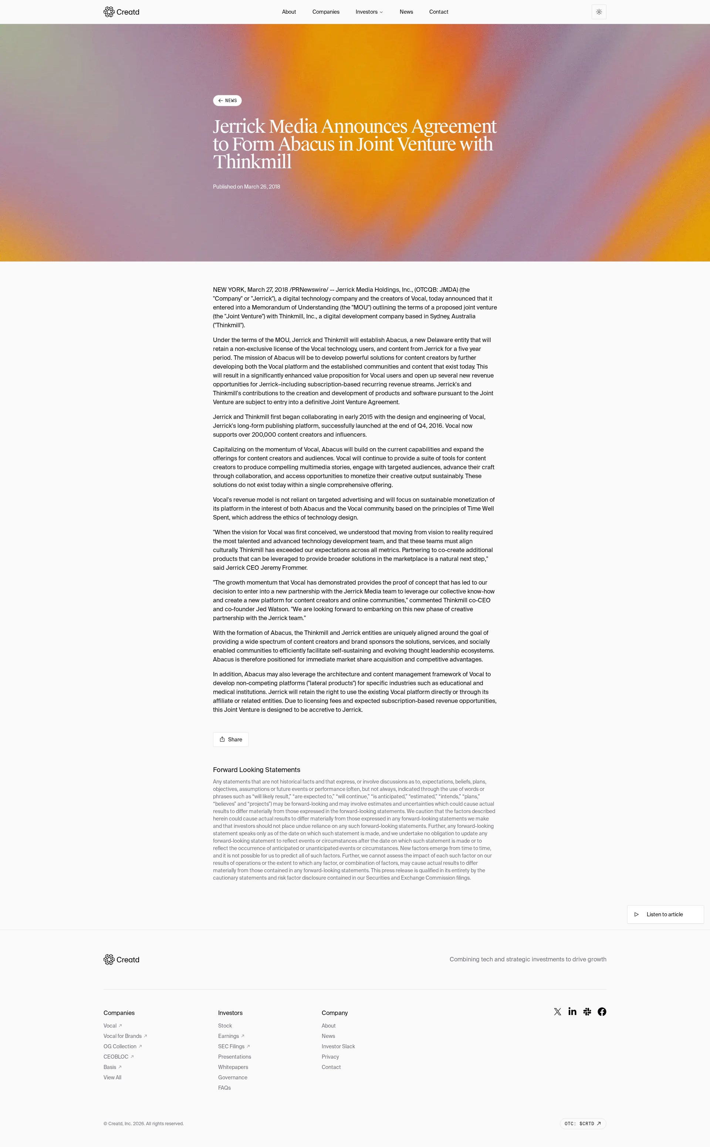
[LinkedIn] (572, 1011)
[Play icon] (636, 914)
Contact (439, 12)
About (289, 12)
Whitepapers (233, 1067)
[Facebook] (602, 1011)
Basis (110, 1067)
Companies (325, 12)
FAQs (224, 1088)
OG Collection (120, 1046)
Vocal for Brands (123, 1036)
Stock (225, 1025)
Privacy (330, 1056)
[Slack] (587, 1011)
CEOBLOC (116, 1056)
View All (112, 1077)
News (406, 12)
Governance (232, 1077)
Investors (367, 12)
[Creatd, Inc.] (121, 959)
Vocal (110, 1025)
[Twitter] (557, 1011)
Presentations (234, 1056)
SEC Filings (231, 1046)
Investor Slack (338, 1046)
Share (235, 739)
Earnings (228, 1036)
